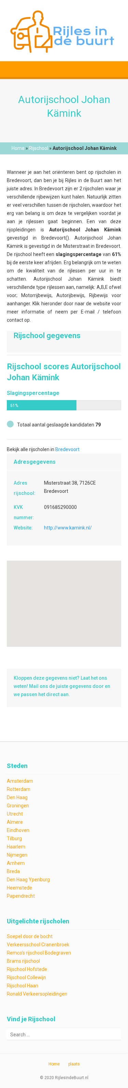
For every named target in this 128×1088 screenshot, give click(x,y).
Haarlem (16, 846)
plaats (74, 1064)
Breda (13, 871)
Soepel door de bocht (30, 936)
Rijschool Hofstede (27, 969)
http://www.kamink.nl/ (68, 527)
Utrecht (15, 814)
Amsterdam (20, 781)
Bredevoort (67, 449)
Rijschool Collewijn (26, 977)
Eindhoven (18, 830)
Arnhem (16, 863)
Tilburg (14, 838)
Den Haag (17, 797)
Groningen (18, 805)
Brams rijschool (23, 961)
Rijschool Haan (22, 985)
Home (18, 148)
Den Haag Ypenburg (28, 879)
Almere (15, 822)
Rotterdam (18, 789)
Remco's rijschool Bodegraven (39, 953)
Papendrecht (21, 896)
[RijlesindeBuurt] (64, 30)
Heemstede (19, 888)
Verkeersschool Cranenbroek (38, 944)
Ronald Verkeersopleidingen (37, 994)
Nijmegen (17, 855)
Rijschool (38, 148)
